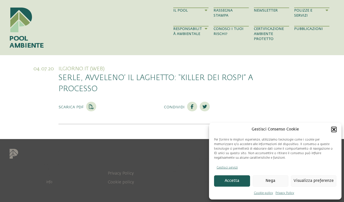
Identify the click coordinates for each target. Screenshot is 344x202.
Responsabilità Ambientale (187, 31)
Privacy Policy (285, 193)
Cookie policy (263, 193)
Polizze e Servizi (303, 13)
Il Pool (180, 10)
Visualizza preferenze (314, 181)
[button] (333, 129)
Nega (270, 181)
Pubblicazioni (308, 29)
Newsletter (266, 10)
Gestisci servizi (227, 167)
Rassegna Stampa (223, 13)
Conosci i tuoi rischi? (229, 31)
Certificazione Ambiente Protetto (269, 34)
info (49, 182)
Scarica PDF (71, 106)
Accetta (232, 181)
